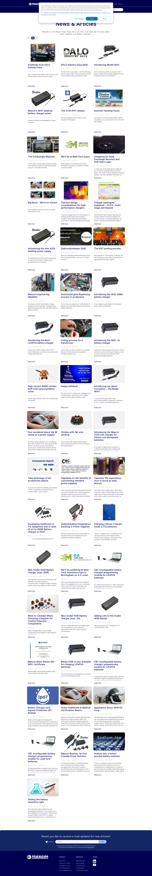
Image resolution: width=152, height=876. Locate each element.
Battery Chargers (80, 861)
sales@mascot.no (67, 870)
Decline (104, 18)
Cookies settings (79, 18)
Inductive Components (82, 870)
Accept (92, 18)
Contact (120, 4)
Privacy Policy (91, 847)
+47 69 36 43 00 (65, 868)
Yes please (51, 841)
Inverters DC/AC (80, 868)
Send (102, 842)
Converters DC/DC (80, 865)
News (115, 4)
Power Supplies (80, 863)
